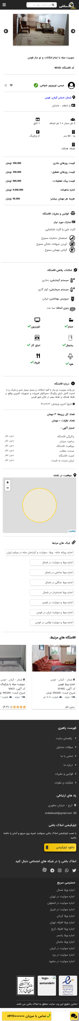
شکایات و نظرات (64, 783)
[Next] (73, 31)
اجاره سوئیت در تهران (62, 896)
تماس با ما (67, 756)
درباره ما (68, 765)
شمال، (68, 97)
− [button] (7, 488)
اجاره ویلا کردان (65, 916)
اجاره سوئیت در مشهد (61, 961)
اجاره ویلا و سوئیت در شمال (57, 562)
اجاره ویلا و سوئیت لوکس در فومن (54, 622)
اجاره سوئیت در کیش (62, 948)
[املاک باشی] (67, 5)
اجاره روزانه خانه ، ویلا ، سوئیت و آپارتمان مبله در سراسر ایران (40, 552)
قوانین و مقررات (64, 774)
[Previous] (5, 31)
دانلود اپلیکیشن (65, 847)
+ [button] (7, 482)
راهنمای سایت (64, 738)
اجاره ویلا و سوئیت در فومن (57, 602)
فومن (47, 97)
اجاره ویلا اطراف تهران (62, 922)
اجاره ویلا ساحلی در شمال (59, 572)
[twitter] (74, 870)
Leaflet (72, 531)
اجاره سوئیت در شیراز (62, 909)
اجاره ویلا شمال (65, 890)
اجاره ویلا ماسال (65, 942)
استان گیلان (58, 97)
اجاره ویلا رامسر (65, 935)
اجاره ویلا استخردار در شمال (58, 592)
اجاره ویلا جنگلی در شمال (59, 582)
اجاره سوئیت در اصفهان (60, 903)
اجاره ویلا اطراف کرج (62, 929)
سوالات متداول (64, 747)
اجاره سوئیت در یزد (63, 955)
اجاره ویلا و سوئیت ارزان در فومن (55, 612)
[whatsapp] (67, 870)
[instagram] (59, 870)
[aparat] (44, 870)
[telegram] (52, 870)
